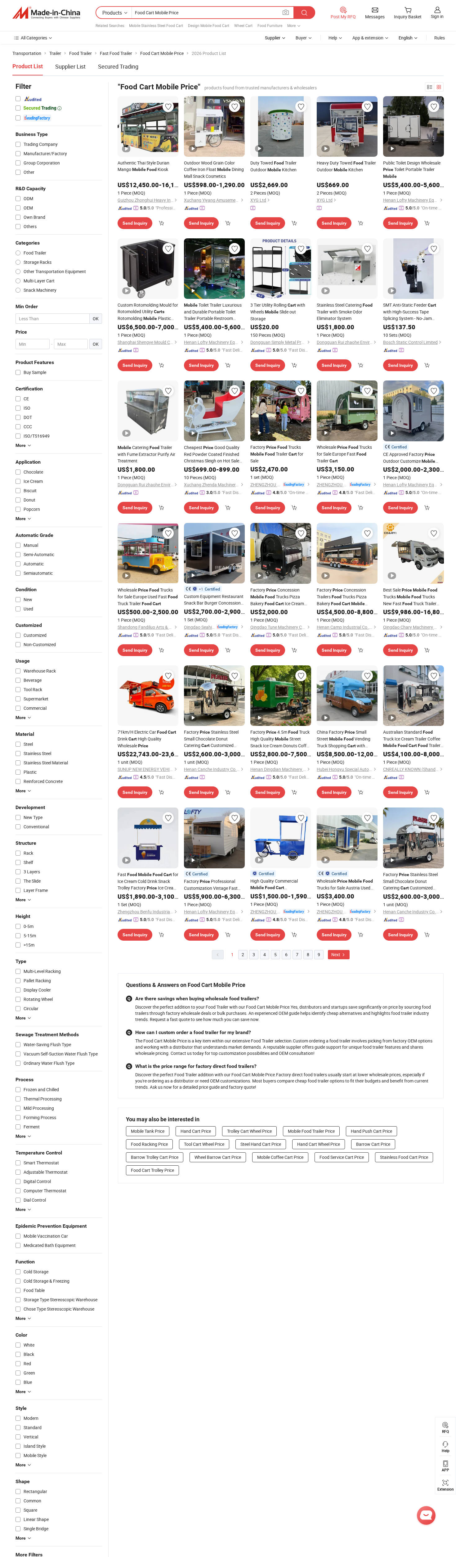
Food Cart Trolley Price (152, 1170)
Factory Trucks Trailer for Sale (276, 454)
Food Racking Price (149, 1144)
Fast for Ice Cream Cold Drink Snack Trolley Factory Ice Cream (148, 881)
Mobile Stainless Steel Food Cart (156, 25)
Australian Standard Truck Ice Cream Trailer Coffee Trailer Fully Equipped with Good (413, 739)
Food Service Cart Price (342, 1157)
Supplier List (70, 66)
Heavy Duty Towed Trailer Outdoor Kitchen (346, 166)
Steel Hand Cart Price (260, 1144)
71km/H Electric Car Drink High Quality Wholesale (147, 739)
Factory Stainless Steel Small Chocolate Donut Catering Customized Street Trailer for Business (411, 881)
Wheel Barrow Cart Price (217, 1157)
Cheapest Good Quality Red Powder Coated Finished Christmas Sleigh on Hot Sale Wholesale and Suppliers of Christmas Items (211, 454)
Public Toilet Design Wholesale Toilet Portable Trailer (411, 169)
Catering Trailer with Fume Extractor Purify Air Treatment (146, 454)
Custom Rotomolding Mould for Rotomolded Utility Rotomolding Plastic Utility (148, 312)
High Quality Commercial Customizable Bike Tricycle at (278, 884)
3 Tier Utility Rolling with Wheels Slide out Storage (277, 312)
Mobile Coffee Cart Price (280, 1157)
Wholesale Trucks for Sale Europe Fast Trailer (344, 454)
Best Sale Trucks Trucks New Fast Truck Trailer (410, 597)
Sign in (437, 16)
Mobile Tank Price (147, 1131)
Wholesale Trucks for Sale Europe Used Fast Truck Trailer (148, 596)
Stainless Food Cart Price (404, 1157)
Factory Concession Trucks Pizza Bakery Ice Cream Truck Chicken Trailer (277, 597)
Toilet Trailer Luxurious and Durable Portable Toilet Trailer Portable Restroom (213, 312)
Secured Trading (118, 66)
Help (333, 38)
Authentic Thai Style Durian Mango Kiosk (143, 166)
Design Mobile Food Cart (208, 25)
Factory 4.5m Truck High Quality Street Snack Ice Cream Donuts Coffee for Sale (280, 739)
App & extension (367, 38)
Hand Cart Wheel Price (318, 1144)
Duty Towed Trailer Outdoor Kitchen (273, 166)
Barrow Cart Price (373, 1144)
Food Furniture (269, 25)
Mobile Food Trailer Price (311, 1131)
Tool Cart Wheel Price (204, 1144)
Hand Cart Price (196, 1131)
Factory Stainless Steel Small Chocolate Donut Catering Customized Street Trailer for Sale (212, 739)
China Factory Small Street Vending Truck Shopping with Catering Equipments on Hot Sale (344, 739)
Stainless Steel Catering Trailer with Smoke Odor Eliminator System (345, 311)
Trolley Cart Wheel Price (249, 1131)
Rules (439, 38)
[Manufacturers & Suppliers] (46, 12)
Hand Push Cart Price (371, 1131)
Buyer (301, 38)
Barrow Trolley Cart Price (154, 1157)
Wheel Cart (243, 25)
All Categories (34, 38)
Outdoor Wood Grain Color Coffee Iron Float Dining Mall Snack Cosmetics (214, 169)
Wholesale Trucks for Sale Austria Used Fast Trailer (345, 884)
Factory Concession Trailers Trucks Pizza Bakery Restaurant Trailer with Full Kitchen (344, 597)
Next (336, 954)
